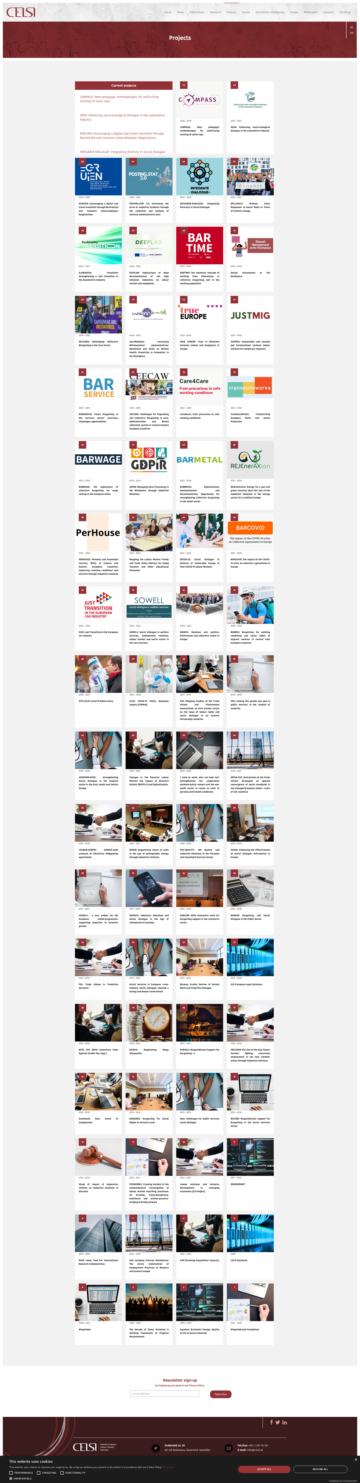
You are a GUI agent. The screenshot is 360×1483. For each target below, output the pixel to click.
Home (168, 12)
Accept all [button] (264, 1469)
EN (351, 33)
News (180, 12)
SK (351, 27)
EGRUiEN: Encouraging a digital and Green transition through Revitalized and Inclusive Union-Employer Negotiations (122, 135)
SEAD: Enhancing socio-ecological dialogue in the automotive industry (122, 117)
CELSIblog (345, 12)
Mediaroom (310, 12)
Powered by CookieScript (343, 1481)
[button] (92, 1478)
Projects (231, 12)
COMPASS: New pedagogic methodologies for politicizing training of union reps (119, 99)
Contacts (328, 12)
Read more (169, 1467)
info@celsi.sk (255, 1450)
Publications (197, 12)
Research (215, 12)
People (294, 12)
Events (246, 12)
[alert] (180, 1469)
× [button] (355, 1459)
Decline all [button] (320, 1469)
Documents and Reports (270, 12)
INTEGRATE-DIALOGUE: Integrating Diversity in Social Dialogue (122, 152)
